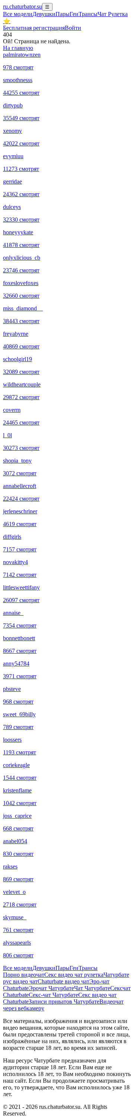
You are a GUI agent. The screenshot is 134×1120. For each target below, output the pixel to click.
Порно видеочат (23, 975)
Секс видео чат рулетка (73, 975)
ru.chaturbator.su (22, 6)
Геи (74, 14)
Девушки (43, 14)
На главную (18, 48)
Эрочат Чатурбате (51, 988)
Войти (73, 28)
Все (17, 14)
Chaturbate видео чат (63, 981)
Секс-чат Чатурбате (53, 995)
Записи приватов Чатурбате (64, 1001)
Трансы (88, 14)
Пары (62, 14)
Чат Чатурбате (92, 988)
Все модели (17, 968)
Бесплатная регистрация (34, 28)
